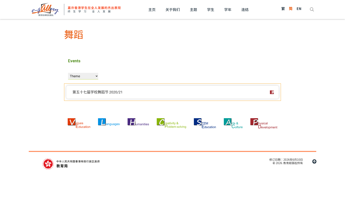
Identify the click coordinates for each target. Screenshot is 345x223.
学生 (210, 9)
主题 (193, 9)
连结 (245, 9)
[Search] (312, 9)
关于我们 (173, 9)
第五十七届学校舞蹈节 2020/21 (97, 92)
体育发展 (272, 92)
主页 (152, 9)
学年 (227, 9)
